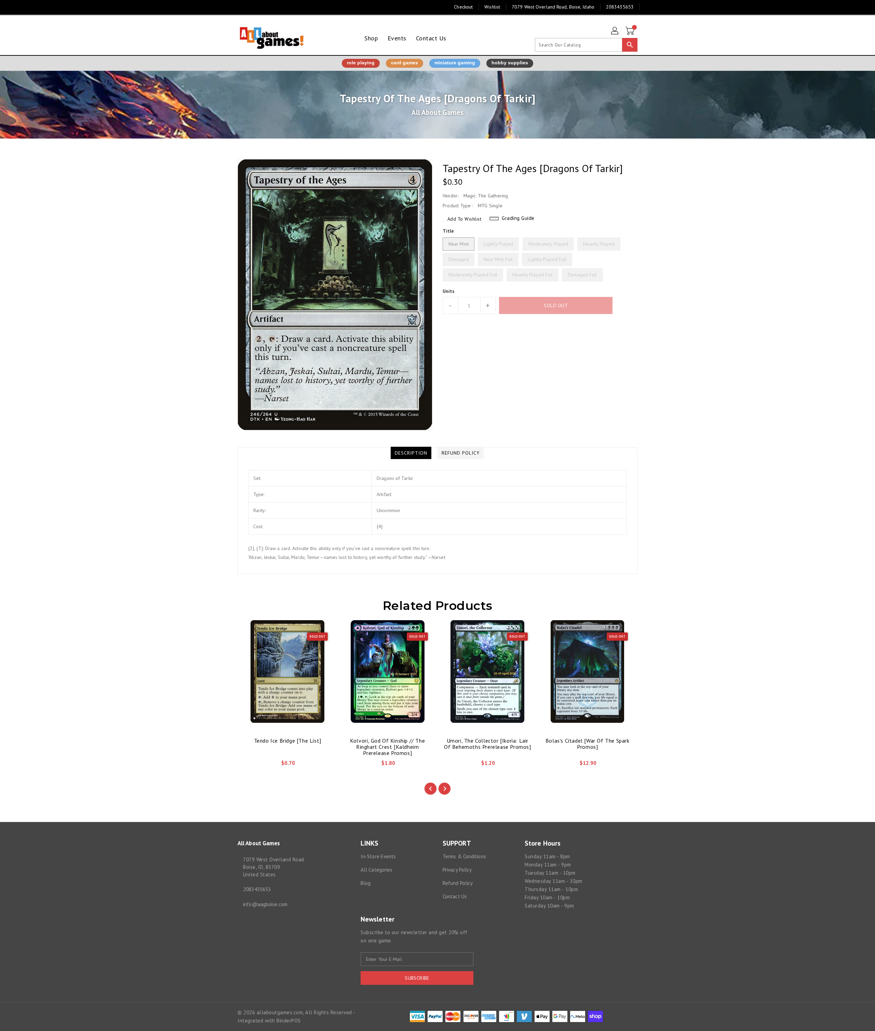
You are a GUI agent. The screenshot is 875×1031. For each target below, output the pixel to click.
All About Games (438, 112)
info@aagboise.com (265, 904)
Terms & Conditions (464, 856)
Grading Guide (518, 218)
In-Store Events (378, 856)
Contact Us (455, 896)
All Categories (376, 869)
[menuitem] (371, 38)
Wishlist (492, 7)
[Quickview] (248, 765)
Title (448, 231)
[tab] (411, 453)
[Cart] (630, 31)
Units (449, 291)
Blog (366, 883)
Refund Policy (458, 883)
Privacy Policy (457, 869)
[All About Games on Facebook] (228, 7)
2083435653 (257, 889)
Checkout (463, 7)
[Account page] (615, 31)
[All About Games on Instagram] (241, 7)
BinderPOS (289, 1020)
